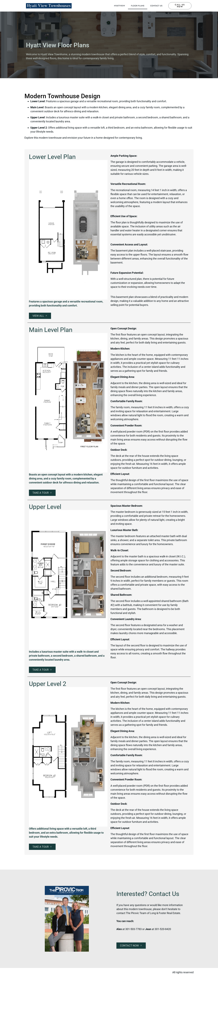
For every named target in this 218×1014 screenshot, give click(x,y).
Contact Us (156, 5)
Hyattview (119, 5)
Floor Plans (137, 5)
